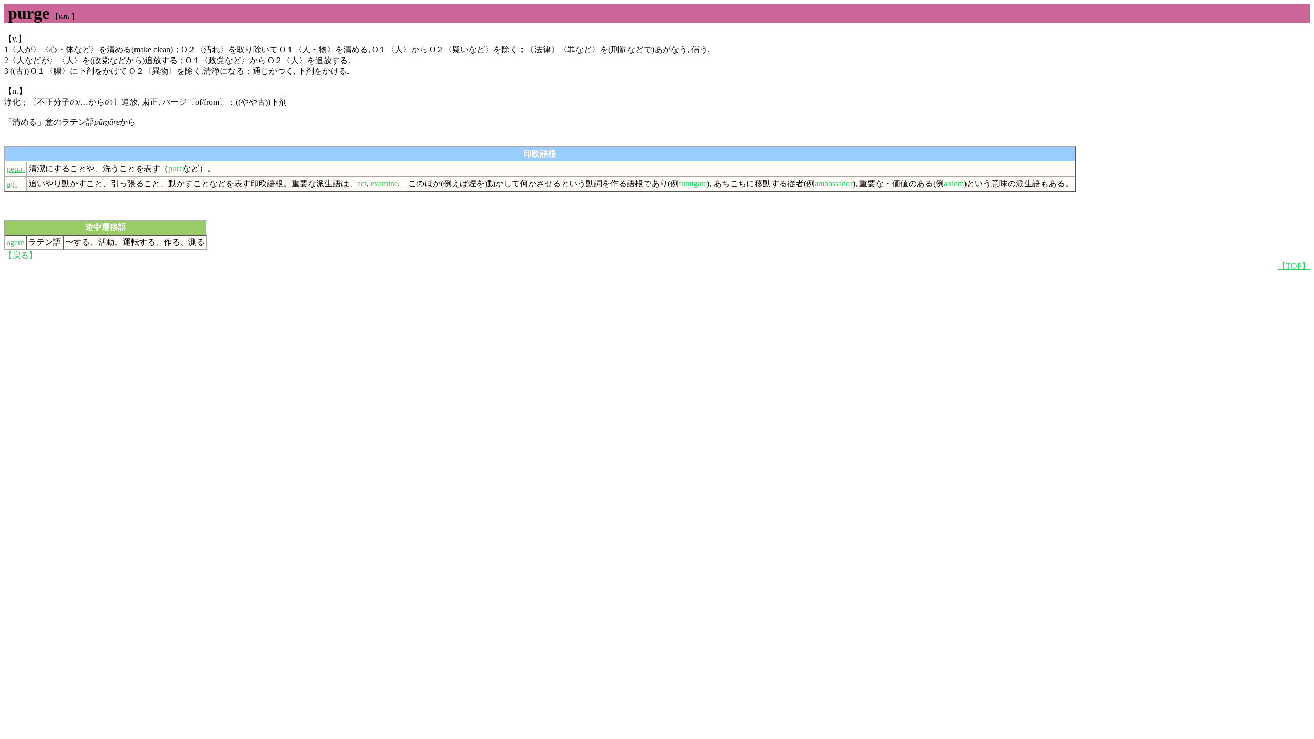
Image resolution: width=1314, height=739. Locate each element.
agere (15, 242)
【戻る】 (20, 255)
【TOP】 (1294, 266)
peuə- (16, 169)
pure (175, 168)
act (361, 183)
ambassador (834, 183)
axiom (954, 183)
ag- (12, 184)
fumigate (693, 183)
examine (384, 183)
